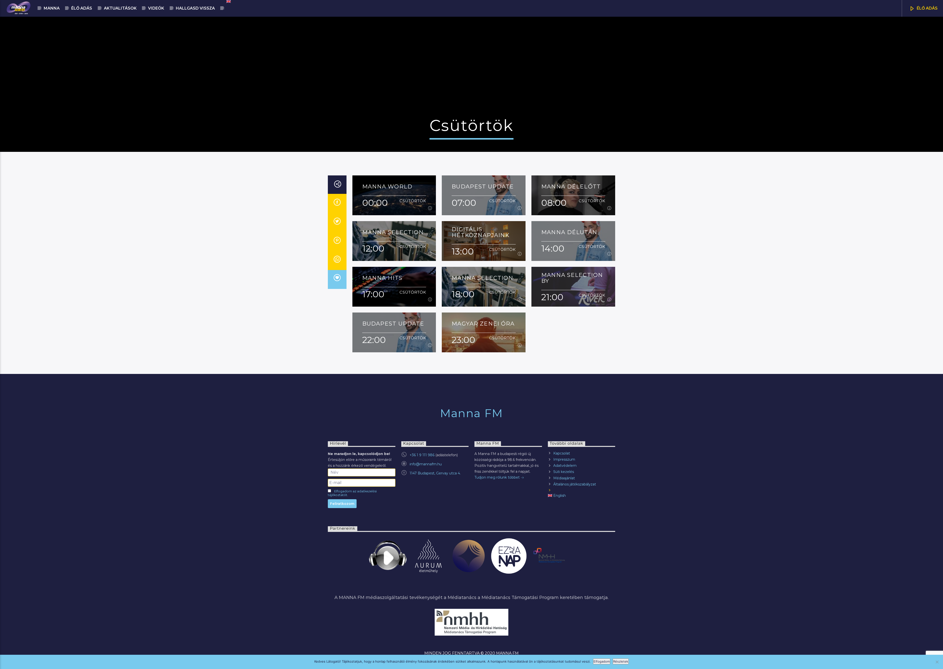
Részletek (620, 661)
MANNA (52, 8)
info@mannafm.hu (426, 464)
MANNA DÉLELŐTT (571, 186)
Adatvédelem (565, 465)
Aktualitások (120, 8)
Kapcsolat (561, 453)
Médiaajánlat (564, 478)
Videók (156, 8)
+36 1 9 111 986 (422, 455)
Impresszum (564, 459)
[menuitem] (228, 1)
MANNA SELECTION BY (572, 275)
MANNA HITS (382, 278)
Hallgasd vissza (195, 8)
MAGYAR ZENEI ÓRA (483, 324)
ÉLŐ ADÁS (927, 8)
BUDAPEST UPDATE (483, 186)
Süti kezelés (563, 472)
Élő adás (81, 8)
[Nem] (936, 661)
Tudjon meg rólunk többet (497, 477)
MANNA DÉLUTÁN (569, 232)
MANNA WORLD (387, 186)
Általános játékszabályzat (574, 484)
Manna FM (471, 413)
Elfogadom (602, 661)
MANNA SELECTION (393, 232)
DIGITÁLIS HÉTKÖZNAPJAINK (480, 229)
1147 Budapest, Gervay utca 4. (435, 473)
